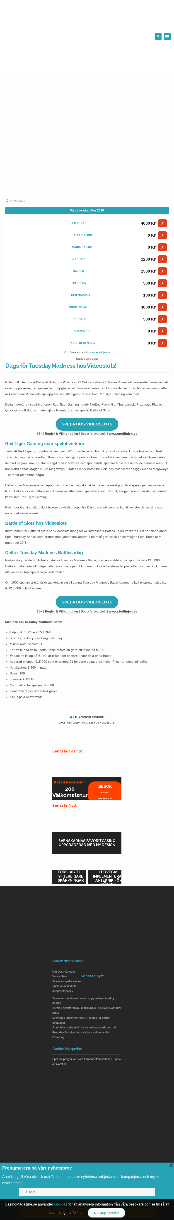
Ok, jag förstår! (106, 1213)
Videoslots (71, 382)
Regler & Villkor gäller (61, 433)
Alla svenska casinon (89, 717)
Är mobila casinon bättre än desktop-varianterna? (84, 1027)
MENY (167, 36)
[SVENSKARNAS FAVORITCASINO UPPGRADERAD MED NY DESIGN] (86, 820)
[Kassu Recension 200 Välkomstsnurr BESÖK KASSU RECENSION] (86, 766)
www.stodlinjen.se (100, 352)
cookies (61, 1204)
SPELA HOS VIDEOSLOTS (87, 424)
